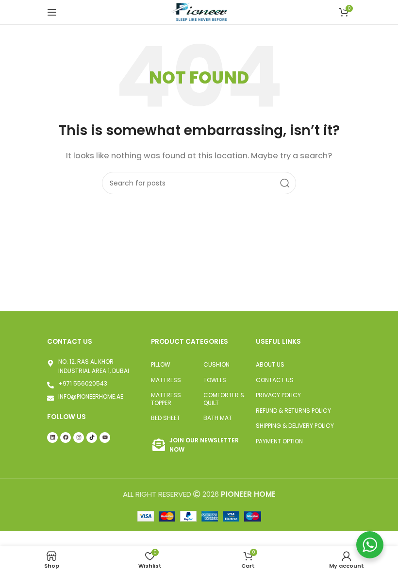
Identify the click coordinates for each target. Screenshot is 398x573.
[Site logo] (199, 11)
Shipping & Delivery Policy (295, 425)
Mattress (166, 380)
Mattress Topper (166, 399)
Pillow (160, 364)
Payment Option (279, 441)
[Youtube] (105, 437)
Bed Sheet (165, 418)
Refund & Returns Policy (293, 410)
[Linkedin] (52, 437)
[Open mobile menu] (52, 12)
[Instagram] (78, 437)
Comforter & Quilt (224, 399)
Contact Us (275, 380)
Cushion (216, 364)
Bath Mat (217, 418)
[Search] (285, 183)
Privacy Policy (278, 395)
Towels (214, 380)
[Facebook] (65, 437)
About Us (270, 364)
